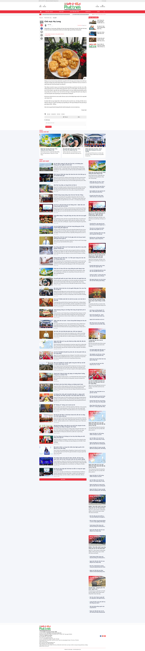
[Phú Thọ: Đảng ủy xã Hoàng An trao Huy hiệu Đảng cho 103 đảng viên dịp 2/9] (46, 440)
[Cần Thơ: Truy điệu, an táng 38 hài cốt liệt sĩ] (46, 188)
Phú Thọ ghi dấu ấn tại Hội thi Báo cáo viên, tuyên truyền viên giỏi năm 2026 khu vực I (97, 397)
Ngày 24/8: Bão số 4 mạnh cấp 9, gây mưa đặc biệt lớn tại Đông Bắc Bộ (97, 443)
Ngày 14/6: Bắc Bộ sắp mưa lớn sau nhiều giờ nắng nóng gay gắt (97, 611)
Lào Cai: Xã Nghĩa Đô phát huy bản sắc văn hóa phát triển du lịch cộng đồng (98, 271)
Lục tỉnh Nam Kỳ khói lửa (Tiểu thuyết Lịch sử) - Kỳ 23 (97, 364)
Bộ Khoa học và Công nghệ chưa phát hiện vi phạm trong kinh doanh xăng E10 (97, 238)
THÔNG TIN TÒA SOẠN (68, 649)
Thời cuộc (55, 243)
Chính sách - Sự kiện (56, 411)
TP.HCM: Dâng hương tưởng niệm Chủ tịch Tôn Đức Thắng (68, 195)
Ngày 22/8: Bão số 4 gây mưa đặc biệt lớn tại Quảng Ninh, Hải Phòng (98, 448)
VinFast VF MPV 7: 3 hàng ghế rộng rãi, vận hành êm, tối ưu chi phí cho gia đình (98, 275)
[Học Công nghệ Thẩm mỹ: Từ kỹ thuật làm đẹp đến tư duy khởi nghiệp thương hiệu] (46, 250)
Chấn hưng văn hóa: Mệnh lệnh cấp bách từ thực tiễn (98, 359)
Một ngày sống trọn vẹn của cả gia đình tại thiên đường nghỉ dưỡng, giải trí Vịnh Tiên (98, 280)
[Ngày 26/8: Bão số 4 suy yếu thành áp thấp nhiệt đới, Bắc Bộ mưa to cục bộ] (46, 345)
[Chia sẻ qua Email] (41, 32)
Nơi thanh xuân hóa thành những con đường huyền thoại (68, 384)
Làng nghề (93, 370)
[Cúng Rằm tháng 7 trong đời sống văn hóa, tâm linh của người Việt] (46, 219)
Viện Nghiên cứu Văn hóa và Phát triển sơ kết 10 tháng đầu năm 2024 (97, 355)
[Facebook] (100, 636)
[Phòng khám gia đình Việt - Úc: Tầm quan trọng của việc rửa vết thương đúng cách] (46, 261)
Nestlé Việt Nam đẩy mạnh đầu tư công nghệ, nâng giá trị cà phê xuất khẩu (97, 187)
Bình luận (42, 22)
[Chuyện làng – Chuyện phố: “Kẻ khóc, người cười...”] (97, 581)
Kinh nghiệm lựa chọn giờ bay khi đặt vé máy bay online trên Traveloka (97, 191)
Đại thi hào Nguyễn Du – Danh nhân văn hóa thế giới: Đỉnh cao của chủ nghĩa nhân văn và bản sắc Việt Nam (97, 315)
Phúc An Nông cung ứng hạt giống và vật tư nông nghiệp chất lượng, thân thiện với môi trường (97, 521)
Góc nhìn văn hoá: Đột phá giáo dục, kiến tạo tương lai (68, 331)
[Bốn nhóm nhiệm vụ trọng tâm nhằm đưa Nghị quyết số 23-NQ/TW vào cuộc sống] (46, 450)
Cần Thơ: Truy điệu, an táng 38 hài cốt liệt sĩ (65, 185)
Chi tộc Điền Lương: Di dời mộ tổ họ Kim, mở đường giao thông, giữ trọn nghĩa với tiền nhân (68, 164)
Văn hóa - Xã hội (56, 171)
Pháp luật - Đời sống (56, 317)
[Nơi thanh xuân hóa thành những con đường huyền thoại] (46, 388)
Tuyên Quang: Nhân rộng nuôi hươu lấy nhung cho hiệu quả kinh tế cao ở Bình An (97, 526)
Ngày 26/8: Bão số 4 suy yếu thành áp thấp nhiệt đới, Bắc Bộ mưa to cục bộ (97, 424)
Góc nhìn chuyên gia (56, 337)
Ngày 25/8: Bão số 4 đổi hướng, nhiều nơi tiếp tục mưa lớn (97, 434)
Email (40, 6)
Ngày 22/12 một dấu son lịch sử (97, 319)
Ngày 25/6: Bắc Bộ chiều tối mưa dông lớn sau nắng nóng (97, 530)
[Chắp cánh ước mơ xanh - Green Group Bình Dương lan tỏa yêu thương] (95, 140)
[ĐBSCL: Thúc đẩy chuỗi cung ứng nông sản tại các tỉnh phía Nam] (97, 500)
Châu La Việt (48, 35)
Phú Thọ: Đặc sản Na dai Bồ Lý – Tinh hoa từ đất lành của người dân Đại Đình (98, 516)
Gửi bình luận (48, 126)
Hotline (44, 6)
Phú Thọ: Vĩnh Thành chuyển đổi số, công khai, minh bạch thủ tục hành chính (97, 598)
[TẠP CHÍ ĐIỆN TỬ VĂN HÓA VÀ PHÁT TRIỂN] (72, 6)
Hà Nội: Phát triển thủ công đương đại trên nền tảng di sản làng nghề (97, 401)
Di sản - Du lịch (56, 212)
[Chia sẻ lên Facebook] (41, 28)
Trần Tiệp (49, 24)
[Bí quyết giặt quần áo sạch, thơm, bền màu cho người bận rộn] (72, 140)
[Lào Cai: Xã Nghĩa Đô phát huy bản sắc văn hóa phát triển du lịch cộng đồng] (46, 355)
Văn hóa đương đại (56, 359)
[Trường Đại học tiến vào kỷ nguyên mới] (97, 333)
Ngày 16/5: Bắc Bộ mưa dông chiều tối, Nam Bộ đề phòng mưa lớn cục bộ (97, 571)
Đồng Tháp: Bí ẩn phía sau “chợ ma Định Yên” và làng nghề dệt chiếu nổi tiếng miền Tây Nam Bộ (98, 406)
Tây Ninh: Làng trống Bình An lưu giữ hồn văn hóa (97, 392)
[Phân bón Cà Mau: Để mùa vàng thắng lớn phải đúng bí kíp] (50, 140)
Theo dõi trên (80, 25)
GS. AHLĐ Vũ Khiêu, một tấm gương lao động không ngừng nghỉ (64, 14)
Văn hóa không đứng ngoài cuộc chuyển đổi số (97, 607)
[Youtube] (105, 636)
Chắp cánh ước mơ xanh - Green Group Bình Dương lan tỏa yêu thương (93, 150)
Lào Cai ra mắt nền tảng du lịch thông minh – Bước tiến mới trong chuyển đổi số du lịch (97, 214)
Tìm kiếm (97, 6)
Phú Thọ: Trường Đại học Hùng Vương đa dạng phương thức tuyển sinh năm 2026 (97, 566)
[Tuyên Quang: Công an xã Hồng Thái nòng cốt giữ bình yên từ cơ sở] (46, 313)
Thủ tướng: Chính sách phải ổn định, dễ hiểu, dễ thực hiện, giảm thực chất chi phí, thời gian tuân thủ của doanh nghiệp (69, 458)
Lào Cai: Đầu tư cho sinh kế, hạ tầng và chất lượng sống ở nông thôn (97, 438)
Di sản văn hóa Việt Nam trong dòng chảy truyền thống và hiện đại (97, 301)
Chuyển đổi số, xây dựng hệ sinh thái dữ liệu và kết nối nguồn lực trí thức (98, 224)
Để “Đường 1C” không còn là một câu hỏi (64, 405)
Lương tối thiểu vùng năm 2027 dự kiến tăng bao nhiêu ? (97, 602)
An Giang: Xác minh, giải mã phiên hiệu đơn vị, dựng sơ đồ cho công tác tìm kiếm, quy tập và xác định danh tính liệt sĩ (69, 394)
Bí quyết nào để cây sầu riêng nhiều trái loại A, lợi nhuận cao (97, 196)
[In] (41, 35)
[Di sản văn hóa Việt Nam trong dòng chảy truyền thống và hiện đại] (97, 293)
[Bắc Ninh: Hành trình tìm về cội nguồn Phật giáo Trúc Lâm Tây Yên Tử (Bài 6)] (46, 292)
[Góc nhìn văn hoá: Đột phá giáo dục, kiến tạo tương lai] (46, 335)
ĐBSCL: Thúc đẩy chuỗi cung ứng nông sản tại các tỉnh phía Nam (97, 507)
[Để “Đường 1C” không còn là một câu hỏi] (46, 408)
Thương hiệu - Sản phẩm (57, 284)
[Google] (102, 636)
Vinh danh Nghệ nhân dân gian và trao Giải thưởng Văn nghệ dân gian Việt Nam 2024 (97, 350)
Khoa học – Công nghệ (97, 202)
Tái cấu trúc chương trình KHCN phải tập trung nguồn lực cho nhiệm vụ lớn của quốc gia (97, 229)
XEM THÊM (63, 479)
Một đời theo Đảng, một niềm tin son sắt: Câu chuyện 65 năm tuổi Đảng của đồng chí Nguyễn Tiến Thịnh (69, 426)
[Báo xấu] (41, 38)
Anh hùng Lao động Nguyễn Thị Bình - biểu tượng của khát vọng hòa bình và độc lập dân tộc (97, 311)
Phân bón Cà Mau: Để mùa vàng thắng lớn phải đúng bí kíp (49, 149)
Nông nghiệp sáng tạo (97, 496)
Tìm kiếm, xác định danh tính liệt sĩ (58, 306)
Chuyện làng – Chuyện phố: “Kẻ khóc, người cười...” (97, 588)
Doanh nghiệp (56, 328)
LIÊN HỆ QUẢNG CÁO (77, 649)
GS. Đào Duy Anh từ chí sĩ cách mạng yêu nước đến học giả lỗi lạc (88, 14)
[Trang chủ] (40, 11)
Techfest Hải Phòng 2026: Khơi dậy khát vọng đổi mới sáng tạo (97, 233)
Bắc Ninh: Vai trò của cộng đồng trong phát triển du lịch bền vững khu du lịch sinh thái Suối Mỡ (97, 323)
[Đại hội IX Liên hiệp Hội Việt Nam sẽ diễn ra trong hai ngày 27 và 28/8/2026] (46, 472)
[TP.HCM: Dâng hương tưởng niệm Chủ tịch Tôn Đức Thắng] (46, 198)
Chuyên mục (102, 6)
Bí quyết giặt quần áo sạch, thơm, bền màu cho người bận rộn (71, 149)
